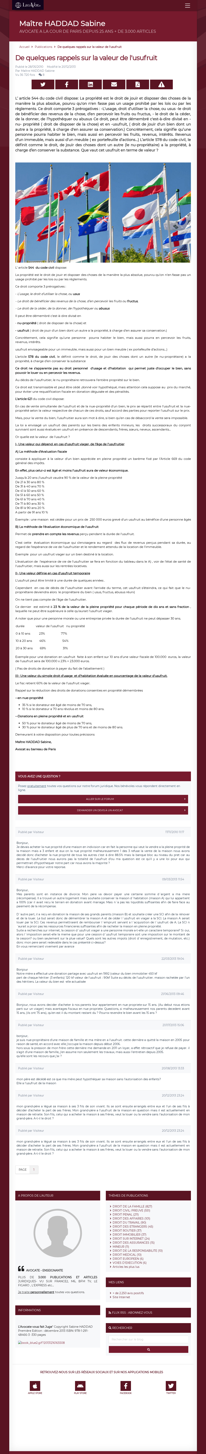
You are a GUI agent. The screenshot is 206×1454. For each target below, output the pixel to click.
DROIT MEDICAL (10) (127, 1255)
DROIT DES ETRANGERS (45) (133, 1226)
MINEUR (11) (121, 1246)
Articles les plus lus (126, 1267)
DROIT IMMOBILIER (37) (129, 1234)
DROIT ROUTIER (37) (127, 1230)
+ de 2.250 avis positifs (128, 1293)
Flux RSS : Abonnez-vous (132, 1312)
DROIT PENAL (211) (126, 1214)
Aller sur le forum (100, 798)
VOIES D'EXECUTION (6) (130, 1263)
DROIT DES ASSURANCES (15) (134, 1242)
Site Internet (121, 1297)
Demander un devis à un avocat (100, 810)
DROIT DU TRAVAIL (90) (129, 1222)
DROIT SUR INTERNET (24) (131, 1238)
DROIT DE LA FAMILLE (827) (132, 1206)
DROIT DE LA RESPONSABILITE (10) (138, 1251)
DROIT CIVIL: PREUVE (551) (131, 1210)
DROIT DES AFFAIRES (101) (131, 1218)
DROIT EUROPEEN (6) (128, 1259)
